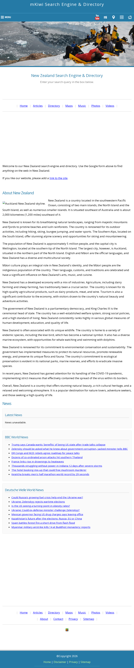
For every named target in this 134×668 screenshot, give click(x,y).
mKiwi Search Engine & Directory (67, 4)
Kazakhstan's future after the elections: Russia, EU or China (46, 518)
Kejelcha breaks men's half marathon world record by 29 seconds (50, 474)
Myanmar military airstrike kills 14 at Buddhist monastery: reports (50, 527)
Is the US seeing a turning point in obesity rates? (40, 505)
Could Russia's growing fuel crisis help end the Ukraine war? (47, 497)
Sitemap (88, 619)
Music (82, 106)
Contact (58, 619)
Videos (110, 106)
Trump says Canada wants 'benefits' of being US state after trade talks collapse (58, 444)
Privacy (73, 619)
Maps (69, 106)
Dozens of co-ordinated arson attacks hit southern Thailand (47, 457)
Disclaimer (60, 662)
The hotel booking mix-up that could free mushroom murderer (48, 470)
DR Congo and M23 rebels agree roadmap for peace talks (45, 453)
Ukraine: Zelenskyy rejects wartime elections (38, 501)
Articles (38, 106)
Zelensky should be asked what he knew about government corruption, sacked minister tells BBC (69, 448)
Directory (54, 106)
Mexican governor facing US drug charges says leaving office (47, 514)
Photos (95, 106)
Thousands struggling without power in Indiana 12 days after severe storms (56, 465)
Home (24, 106)
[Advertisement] (67, 138)
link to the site (58, 178)
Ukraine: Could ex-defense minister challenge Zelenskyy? (45, 510)
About (44, 619)
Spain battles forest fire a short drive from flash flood (43, 522)
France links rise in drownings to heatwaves (37, 461)
